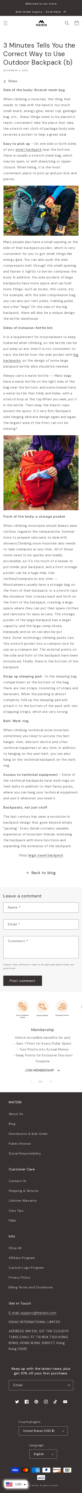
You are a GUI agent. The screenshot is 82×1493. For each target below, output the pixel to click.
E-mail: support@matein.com (32, 1313)
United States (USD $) (38, 1431)
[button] (5, 23)
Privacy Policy (19, 1277)
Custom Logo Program (26, 1268)
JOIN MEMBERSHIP (39, 1070)
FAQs (12, 1220)
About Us (16, 1114)
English (39, 1454)
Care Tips (16, 1211)
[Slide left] (31, 1081)
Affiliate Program (22, 1258)
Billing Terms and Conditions (31, 1287)
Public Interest (20, 1144)
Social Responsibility (25, 1153)
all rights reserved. (49, 1485)
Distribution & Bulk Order (28, 1134)
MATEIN (35, 1485)
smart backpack (29, 149)
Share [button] (12, 81)
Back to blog (43, 872)
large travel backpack (45, 855)
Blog (12, 1124)
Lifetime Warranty (23, 1201)
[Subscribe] (68, 1385)
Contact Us (17, 1181)
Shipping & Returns (24, 1191)
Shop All (15, 1248)
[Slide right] (51, 1081)
